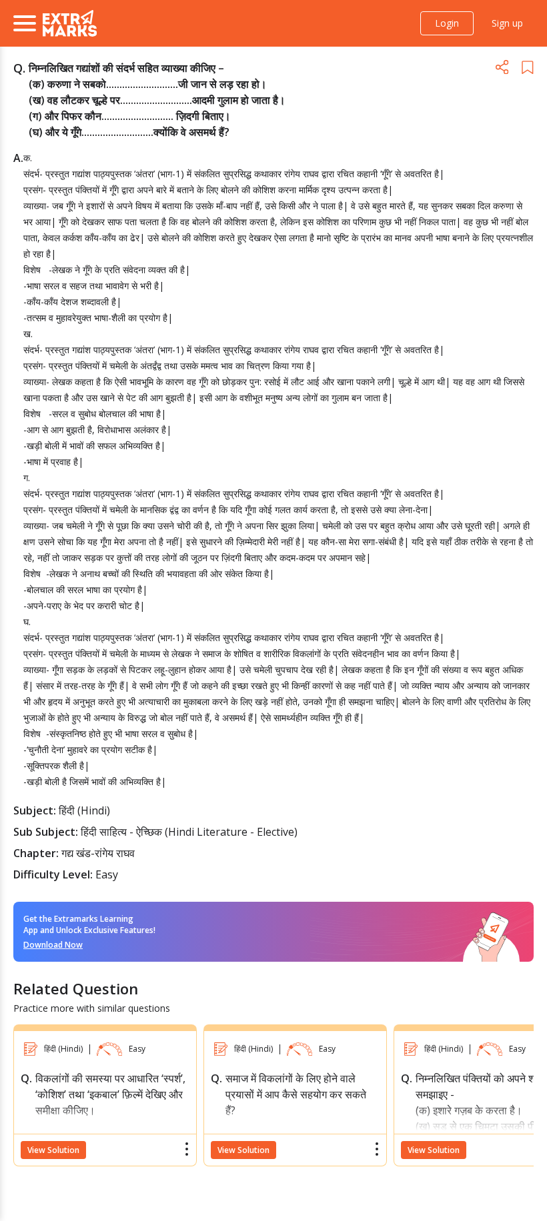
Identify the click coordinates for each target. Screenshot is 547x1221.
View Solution (53, 1150)
